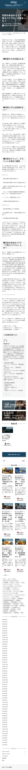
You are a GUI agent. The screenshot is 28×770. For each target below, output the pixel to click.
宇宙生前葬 (15, 603)
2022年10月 (5, 706)
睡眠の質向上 (13, 611)
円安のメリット (18, 327)
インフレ (17, 584)
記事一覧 (7, 394)
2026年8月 (4, 619)
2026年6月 (4, 624)
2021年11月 (5, 731)
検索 (23, 461)
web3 (23, 582)
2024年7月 (4, 668)
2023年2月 (4, 698)
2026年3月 (4, 630)
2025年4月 (4, 655)
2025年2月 (4, 660)
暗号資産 (22, 605)
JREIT (14, 579)
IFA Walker (15, 25)
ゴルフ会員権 (7, 588)
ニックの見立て (7, 589)
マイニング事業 (14, 596)
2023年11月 (5, 682)
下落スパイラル (7, 326)
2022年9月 (4, 709)
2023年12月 (5, 680)
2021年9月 (4, 735)
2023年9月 (4, 684)
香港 (22, 612)
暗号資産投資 (7, 607)
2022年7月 (4, 713)
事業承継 (18, 600)
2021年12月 (5, 729)
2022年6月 (4, 715)
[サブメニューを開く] (25, 752)
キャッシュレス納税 (8, 586)
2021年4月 (4, 744)
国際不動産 (6, 602)
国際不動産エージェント (16, 602)
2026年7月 (4, 622)
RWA (18, 582)
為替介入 (17, 329)
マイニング (6, 596)
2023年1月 (4, 700)
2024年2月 (4, 675)
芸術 (3, 760)
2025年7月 (4, 648)
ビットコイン (16, 589)
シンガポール (15, 588)
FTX (9, 579)
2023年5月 (4, 691)
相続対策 (6, 611)
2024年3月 (4, 673)
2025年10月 (5, 642)
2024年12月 (5, 664)
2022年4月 (4, 720)
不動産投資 (20, 598)
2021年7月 (4, 740)
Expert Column (6, 753)
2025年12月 (5, 637)
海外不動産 (6, 609)
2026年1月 (4, 635)
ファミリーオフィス (8, 595)
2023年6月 (4, 689)
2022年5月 (4, 718)
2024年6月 (4, 671)
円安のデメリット (8, 327)
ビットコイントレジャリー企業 (11, 593)
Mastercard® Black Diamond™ (11, 580)
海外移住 (13, 609)
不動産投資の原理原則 (9, 600)
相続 (19, 609)
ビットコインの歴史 (18, 591)
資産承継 (16, 612)
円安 (15, 326)
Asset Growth (5, 751)
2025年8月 (4, 646)
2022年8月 (4, 711)
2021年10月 (5, 733)
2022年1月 (4, 727)
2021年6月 (4, 742)
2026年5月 (4, 626)
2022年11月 (5, 704)
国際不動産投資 (7, 603)
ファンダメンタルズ (19, 595)
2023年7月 (4, 686)
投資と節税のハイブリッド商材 (11, 605)
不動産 (13, 598)
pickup (12, 582)
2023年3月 (4, 695)
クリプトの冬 (18, 586)
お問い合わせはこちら (14, 454)
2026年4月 (4, 628)
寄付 (22, 603)
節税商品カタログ (8, 612)
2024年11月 (5, 666)
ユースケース (7, 598)
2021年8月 (4, 738)
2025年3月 (4, 657)
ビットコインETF (8, 591)
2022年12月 (5, 702)
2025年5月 (4, 653)
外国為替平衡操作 (8, 329)
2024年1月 (4, 677)
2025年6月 (4, 651)
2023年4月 (4, 693)
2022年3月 (4, 722)
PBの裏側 (6, 582)
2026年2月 (4, 633)
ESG (5, 579)
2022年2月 (4, 724)
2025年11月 (5, 639)
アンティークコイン (8, 584)
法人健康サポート (16, 607)
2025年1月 (4, 662)
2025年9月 (4, 644)
